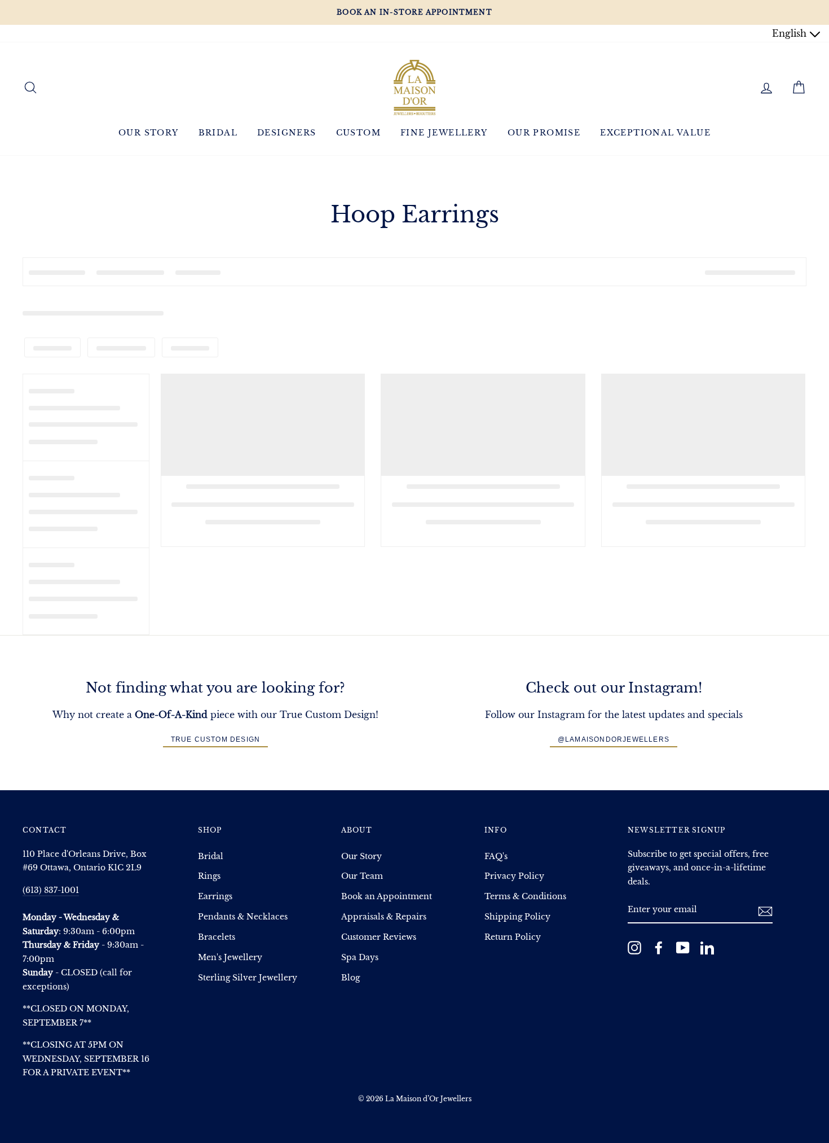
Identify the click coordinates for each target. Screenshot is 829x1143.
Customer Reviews (378, 937)
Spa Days (359, 957)
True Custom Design (216, 739)
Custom (358, 133)
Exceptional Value (655, 133)
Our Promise (544, 133)
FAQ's (496, 856)
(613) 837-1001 (51, 890)
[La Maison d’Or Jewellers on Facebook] (658, 947)
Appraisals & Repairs (383, 917)
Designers (286, 133)
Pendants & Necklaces (243, 917)
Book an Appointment (386, 896)
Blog (350, 978)
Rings (209, 876)
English (790, 33)
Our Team (362, 876)
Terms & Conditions (525, 896)
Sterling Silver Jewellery (247, 978)
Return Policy (512, 937)
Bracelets (216, 937)
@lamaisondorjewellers (613, 739)
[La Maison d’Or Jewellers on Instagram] (634, 947)
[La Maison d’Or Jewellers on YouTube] (683, 947)
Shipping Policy (517, 917)
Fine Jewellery (444, 133)
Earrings (215, 896)
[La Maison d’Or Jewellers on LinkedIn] (707, 947)
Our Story (148, 133)
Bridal (218, 133)
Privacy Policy (514, 876)
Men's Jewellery (230, 957)
